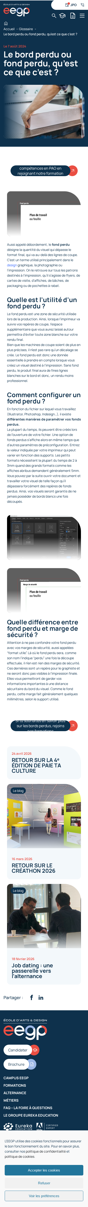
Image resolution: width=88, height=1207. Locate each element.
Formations (15, 1085)
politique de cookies (19, 1156)
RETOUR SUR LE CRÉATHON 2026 (33, 868)
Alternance (15, 1092)
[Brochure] (73, 15)
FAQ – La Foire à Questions (28, 1107)
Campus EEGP (16, 1077)
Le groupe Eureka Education (31, 1115)
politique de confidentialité (46, 1151)
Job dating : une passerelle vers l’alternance (32, 970)
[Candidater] (62, 15)
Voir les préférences (44, 1196)
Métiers (11, 1100)
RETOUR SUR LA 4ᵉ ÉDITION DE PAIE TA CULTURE (36, 765)
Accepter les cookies (44, 1170)
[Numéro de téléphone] (82, 5)
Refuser (44, 1183)
